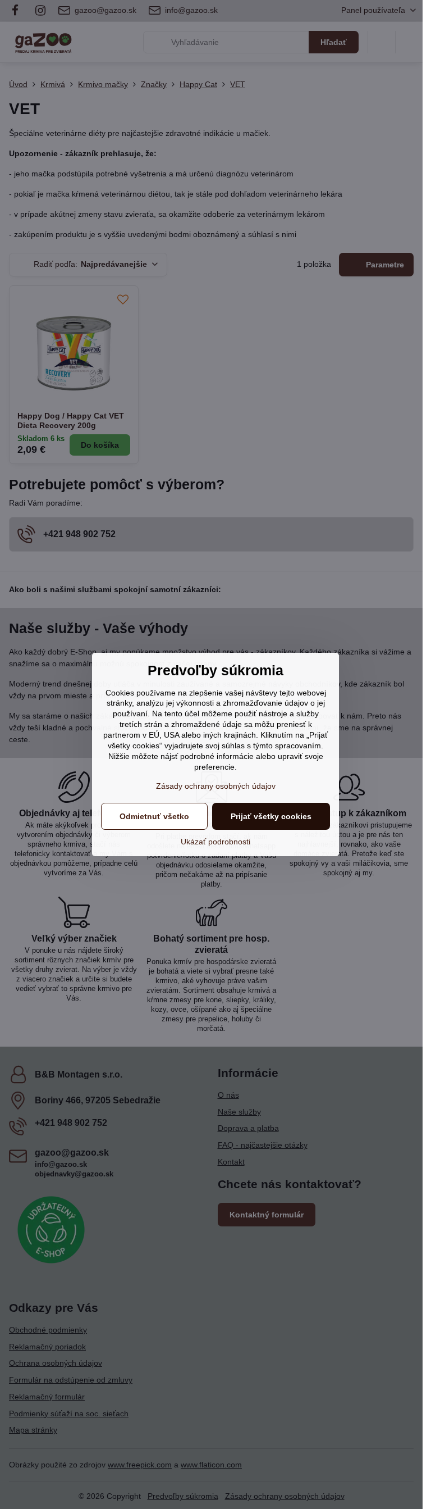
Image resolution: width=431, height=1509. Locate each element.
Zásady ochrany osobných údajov (216, 785)
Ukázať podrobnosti (215, 841)
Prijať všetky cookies (271, 816)
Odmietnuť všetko (154, 816)
